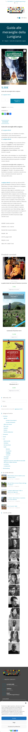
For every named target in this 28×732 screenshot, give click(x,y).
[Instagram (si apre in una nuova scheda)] (17, 3)
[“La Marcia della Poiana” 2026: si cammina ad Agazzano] (3, 492)
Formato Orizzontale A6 (11, 420)
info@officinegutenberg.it (13, 694)
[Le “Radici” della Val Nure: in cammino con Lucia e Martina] (3, 499)
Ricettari (5, 430)
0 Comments (16, 479)
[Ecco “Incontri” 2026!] (3, 506)
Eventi (4, 436)
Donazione (5, 434)
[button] (26, 703)
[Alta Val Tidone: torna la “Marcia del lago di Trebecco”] (3, 484)
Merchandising (6, 468)
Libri (4, 439)
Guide (7, 107)
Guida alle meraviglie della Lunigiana (18, 41)
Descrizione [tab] (5, 122)
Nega (14, 722)
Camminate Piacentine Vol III (14, 330)
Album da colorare (8, 424)
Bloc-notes (6, 426)
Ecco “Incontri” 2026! (12, 506)
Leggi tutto (14, 337)
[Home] (2, 41)
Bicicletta (8, 449)
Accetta (14, 718)
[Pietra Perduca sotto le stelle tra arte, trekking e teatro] (3, 477)
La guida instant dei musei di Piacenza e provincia (14, 283)
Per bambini (8, 451)
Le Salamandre (7, 466)
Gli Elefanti (6, 443)
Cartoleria (5, 416)
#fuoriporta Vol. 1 (14, 384)
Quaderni (6, 428)
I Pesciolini (6, 458)
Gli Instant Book (7, 445)
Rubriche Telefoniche (8, 432)
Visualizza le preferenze (14, 726)
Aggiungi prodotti (18, 409)
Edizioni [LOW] (7, 441)
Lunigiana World (6, 94)
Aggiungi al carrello (17, 101)
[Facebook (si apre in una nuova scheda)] (15, 3)
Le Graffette (6, 464)
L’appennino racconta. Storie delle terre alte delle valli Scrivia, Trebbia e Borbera (14, 461)
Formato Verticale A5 (10, 422)
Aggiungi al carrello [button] (14, 289)
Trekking (11, 107)
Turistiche (15, 281)
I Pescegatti (6, 457)
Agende (5, 418)
